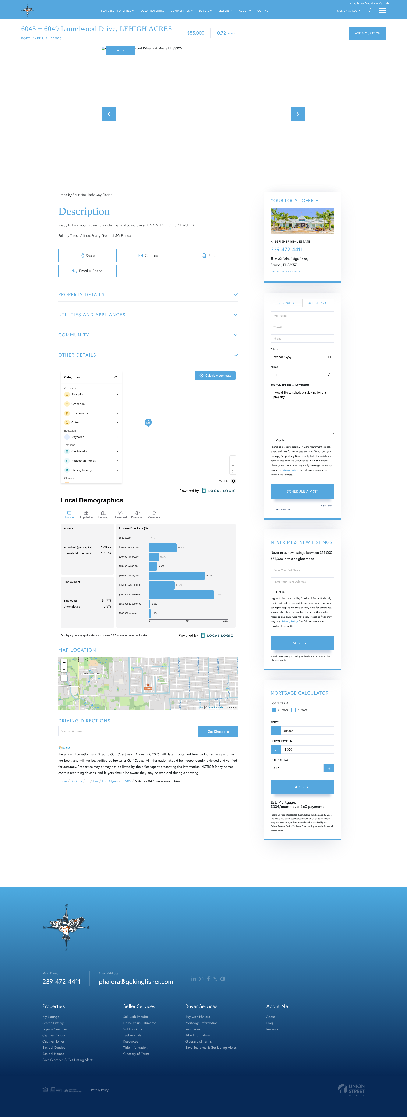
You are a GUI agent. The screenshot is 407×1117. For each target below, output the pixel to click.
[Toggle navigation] (382, 10)
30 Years (282, 710)
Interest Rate (281, 760)
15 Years (302, 710)
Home (62, 781)
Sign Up (342, 11)
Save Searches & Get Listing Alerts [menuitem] (68, 1060)
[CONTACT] (367, 33)
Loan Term (279, 703)
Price (275, 722)
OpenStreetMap (216, 707)
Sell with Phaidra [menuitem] (135, 1017)
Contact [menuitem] (263, 11)
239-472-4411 (287, 249)
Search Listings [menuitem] (53, 1023)
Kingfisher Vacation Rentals (370, 3)
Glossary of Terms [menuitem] (136, 1053)
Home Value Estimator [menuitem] (139, 1023)
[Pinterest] (222, 979)
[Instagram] (201, 979)
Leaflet (200, 707)
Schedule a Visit (318, 303)
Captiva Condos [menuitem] (54, 1035)
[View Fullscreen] (64, 678)
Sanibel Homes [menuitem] (53, 1053)
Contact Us (277, 271)
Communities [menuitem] (180, 11)
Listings (76, 781)
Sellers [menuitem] (224, 11)
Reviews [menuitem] (272, 1029)
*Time (274, 367)
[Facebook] (208, 979)
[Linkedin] (193, 979)
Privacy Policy (290, 470)
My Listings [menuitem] (50, 1017)
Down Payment (282, 741)
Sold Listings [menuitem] (132, 1029)
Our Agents (293, 271)
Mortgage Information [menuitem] (201, 1023)
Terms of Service (282, 509)
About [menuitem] (243, 11)
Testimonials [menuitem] (132, 1035)
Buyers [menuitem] (204, 11)
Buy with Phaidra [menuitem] (197, 1017)
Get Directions (218, 731)
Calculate (302, 787)
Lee (95, 781)
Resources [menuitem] (130, 1041)
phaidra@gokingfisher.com (136, 981)
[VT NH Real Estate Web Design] (351, 1090)
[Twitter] (215, 979)
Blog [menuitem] (269, 1023)
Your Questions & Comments (290, 385)
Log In (356, 11)
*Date (274, 349)
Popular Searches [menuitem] (55, 1029)
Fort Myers (110, 781)
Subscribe (302, 643)
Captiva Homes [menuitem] (53, 1041)
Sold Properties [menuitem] (152, 11)
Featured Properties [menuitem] (116, 11)
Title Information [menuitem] (135, 1047)
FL (87, 781)
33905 (126, 781)
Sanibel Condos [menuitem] (53, 1047)
